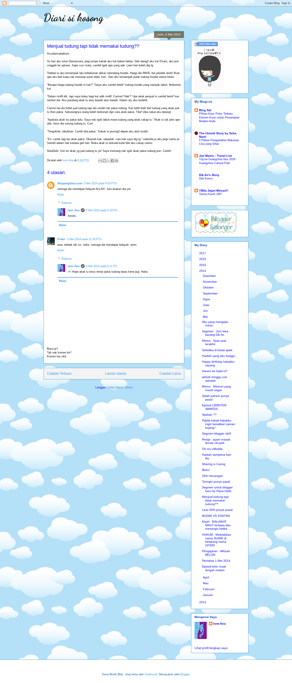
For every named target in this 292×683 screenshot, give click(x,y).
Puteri (61, 239)
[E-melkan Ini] (100, 160)
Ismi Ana (74, 210)
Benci (205, 470)
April (206, 577)
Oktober (209, 287)
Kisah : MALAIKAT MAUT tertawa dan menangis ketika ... (216, 525)
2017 (203, 253)
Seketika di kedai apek (217, 350)
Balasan (67, 202)
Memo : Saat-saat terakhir (214, 342)
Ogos (207, 299)
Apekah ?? (209, 414)
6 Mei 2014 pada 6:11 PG (101, 266)
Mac (206, 583)
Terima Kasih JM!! (210, 194)
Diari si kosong (73, 17)
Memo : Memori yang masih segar (216, 388)
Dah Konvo (206, 178)
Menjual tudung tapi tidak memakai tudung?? (215, 500)
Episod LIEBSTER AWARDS (214, 407)
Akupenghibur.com (70, 183)
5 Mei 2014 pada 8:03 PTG (100, 183)
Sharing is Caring (213, 464)
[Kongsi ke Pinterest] (116, 160)
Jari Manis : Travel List (215, 155)
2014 (203, 270)
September (211, 293)
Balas (60, 194)
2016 (203, 259)
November (210, 281)
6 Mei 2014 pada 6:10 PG (101, 210)
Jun (206, 310)
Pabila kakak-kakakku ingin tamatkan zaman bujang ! (218, 424)
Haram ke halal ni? (214, 371)
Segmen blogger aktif (216, 433)
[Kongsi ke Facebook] (112, 160)
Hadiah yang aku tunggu (218, 356)
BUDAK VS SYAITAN (216, 515)
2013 (203, 602)
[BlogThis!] (104, 160)
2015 (203, 265)
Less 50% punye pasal (217, 510)
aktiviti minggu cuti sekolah (214, 378)
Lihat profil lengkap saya (211, 648)
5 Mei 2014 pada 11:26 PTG (84, 239)
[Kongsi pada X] (108, 160)
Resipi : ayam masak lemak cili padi (216, 441)
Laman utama (115, 373)
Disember (210, 276)
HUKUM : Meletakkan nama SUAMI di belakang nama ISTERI (216, 540)
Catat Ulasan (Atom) (120, 387)
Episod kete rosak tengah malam (214, 568)
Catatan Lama (170, 373)
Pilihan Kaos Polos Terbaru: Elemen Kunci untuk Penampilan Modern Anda (219, 117)
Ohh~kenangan (212, 476)
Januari (208, 595)
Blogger (184, 674)
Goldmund (151, 674)
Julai (206, 305)
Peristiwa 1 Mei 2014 (216, 560)
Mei (206, 316)
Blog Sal (205, 110)
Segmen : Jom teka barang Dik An (215, 333)
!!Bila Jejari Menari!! (213, 190)
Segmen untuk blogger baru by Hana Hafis (217, 489)
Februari (209, 589)
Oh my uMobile (212, 449)
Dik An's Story (209, 175)
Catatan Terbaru (59, 373)
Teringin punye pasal (216, 481)
